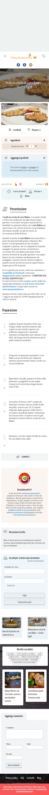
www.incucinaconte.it (31, 493)
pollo (40, 654)
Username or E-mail (11, 567)
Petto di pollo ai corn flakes (26, 654)
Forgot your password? (35, 561)
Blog (39, 778)
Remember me (11, 586)
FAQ (22, 778)
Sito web (9, 754)
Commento (25, 457)
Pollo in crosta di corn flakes (30, 657)
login (24, 167)
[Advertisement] (24, 26)
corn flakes (10, 654)
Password (8, 577)
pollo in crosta (14, 657)
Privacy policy (12, 778)
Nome (8, 744)
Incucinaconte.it (24, 489)
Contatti (30, 778)
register (32, 167)
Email (28, 744)
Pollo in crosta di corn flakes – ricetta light (24, 660)
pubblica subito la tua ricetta (20, 510)
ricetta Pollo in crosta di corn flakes (24, 662)
